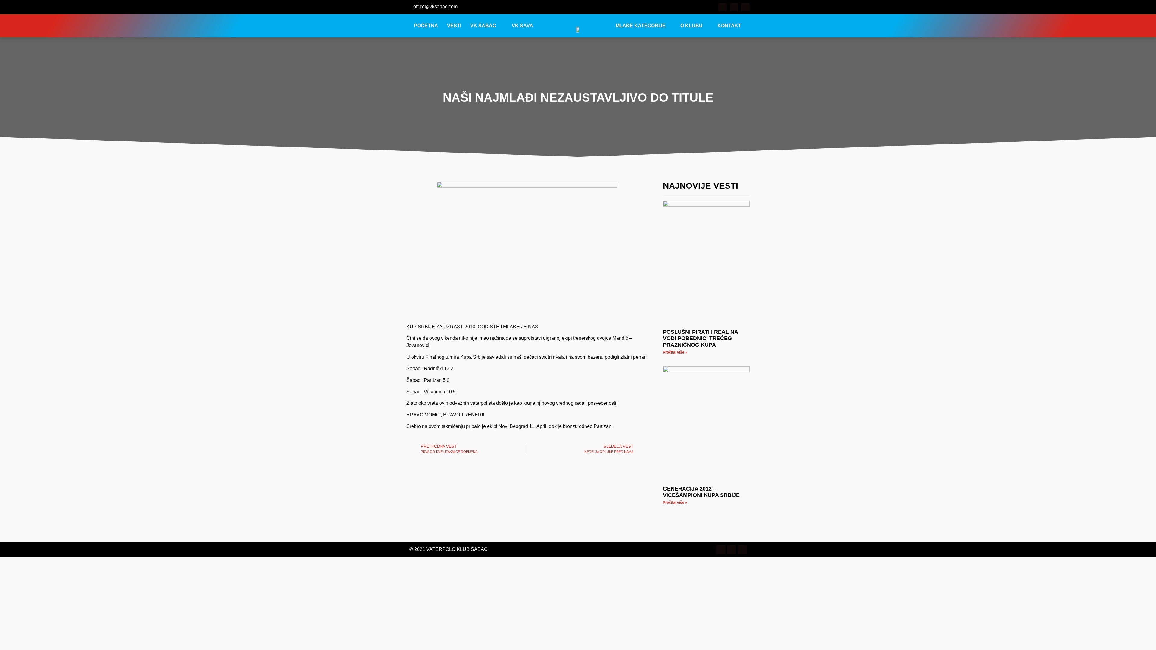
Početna (426, 25)
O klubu (691, 25)
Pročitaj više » (675, 352)
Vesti (454, 25)
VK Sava (522, 25)
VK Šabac (483, 25)
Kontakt (729, 25)
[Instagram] (734, 7)
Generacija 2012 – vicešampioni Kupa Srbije (701, 492)
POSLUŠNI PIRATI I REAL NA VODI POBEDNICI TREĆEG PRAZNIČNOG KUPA (700, 338)
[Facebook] (722, 7)
